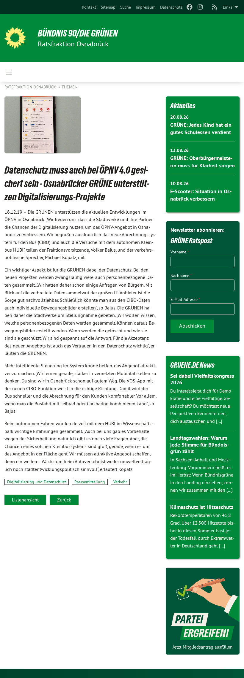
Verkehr (120, 482)
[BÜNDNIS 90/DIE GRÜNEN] (15, 38)
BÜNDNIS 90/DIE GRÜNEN (78, 33)
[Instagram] (200, 7)
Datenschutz (171, 7)
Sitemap (108, 7)
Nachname (181, 275)
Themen (69, 87)
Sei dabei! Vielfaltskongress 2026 (202, 379)
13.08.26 (179, 150)
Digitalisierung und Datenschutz (36, 482)
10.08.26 (179, 183)
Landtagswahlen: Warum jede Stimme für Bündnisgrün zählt (199, 444)
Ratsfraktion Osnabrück (30, 87)
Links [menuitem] (227, 7)
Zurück (64, 500)
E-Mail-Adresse (185, 299)
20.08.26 (179, 117)
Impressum (145, 7)
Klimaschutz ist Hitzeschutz (201, 507)
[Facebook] (189, 7)
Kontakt (89, 7)
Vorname (180, 252)
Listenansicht (25, 500)
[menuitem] (89, 7)
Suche (125, 7)
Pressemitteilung (89, 482)
